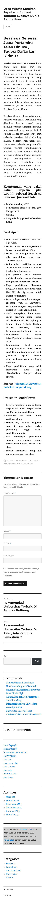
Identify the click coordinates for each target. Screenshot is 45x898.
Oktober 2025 (13, 811)
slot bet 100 (9, 766)
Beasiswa (34, 461)
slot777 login (10, 756)
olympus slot (10, 773)
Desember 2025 (14, 804)
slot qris (8, 770)
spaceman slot (11, 763)
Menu (7, 27)
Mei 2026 (10, 797)
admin (10, 461)
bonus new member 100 (15, 752)
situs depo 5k (10, 745)
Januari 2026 (12, 800)
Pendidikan (11, 867)
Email (7, 543)
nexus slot (9, 840)
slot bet (7, 759)
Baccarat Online (26, 829)
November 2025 (14, 807)
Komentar (10, 493)
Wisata (9, 877)
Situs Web (9, 556)
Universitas (11, 874)
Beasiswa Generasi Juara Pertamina (18, 463)
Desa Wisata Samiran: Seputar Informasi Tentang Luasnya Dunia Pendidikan (21, 14)
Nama (7, 531)
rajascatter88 (10, 749)
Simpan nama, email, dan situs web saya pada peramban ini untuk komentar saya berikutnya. (21, 572)
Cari (5, 656)
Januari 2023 (12, 814)
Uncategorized (13, 870)
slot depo (8, 777)
